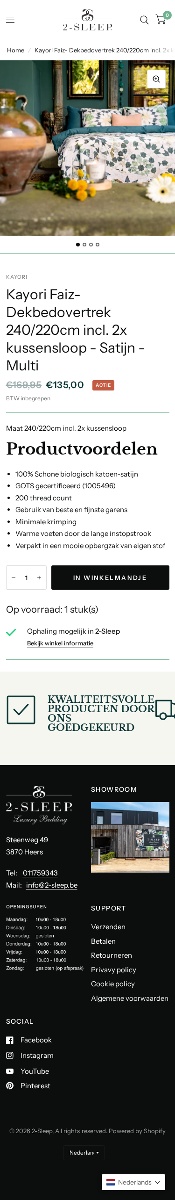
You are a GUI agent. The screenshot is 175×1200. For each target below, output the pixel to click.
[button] (133, 1182)
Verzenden (108, 926)
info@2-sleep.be (51, 885)
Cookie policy (113, 983)
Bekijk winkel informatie (60, 643)
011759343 (40, 872)
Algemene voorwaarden (129, 998)
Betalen (103, 941)
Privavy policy (113, 969)
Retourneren (111, 955)
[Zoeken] (144, 20)
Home (15, 50)
